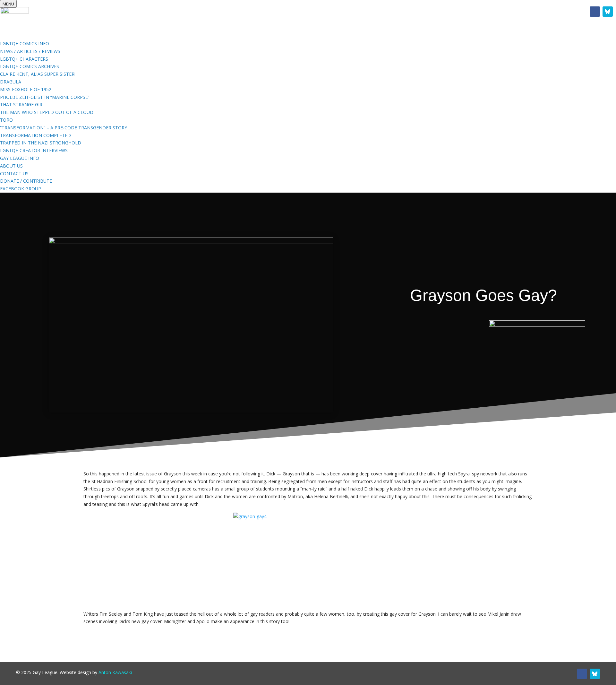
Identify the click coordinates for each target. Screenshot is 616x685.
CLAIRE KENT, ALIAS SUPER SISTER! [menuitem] (37, 74)
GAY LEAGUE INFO (311, 13)
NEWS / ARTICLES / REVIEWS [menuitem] (30, 51)
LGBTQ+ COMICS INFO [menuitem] (24, 43)
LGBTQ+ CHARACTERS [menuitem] (24, 59)
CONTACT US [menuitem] (14, 173)
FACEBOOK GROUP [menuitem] (20, 189)
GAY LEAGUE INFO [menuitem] (19, 158)
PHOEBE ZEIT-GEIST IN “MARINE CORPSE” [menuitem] (45, 97)
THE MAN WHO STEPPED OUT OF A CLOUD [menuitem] (46, 112)
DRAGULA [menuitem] (10, 82)
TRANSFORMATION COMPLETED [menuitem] (35, 135)
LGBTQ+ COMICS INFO (247, 13)
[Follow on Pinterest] (608, 11)
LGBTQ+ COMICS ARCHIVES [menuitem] (29, 66)
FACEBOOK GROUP (372, 13)
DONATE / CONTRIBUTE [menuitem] (26, 181)
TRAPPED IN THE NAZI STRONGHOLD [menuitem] (40, 143)
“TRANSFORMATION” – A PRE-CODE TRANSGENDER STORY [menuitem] (63, 128)
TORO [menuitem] (6, 120)
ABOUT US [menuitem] (11, 166)
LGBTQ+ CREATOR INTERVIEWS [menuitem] (34, 150)
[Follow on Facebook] (595, 11)
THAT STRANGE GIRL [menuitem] (22, 104)
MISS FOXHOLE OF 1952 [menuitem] (25, 89)
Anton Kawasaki (115, 672)
